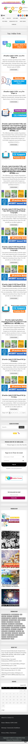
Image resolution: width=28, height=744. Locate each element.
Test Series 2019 (11, 635)
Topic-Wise (4, 637)
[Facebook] (18, 15)
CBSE (21, 614)
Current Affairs (10, 622)
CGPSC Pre (9, 18)
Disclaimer (13, 732)
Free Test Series (10, 625)
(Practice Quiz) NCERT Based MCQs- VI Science (14, 360)
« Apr (2, 710)
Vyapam (12, 638)
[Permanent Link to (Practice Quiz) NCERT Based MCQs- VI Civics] (14, 384)
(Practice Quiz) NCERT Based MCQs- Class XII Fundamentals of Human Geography (14, 210)
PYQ (23, 631)
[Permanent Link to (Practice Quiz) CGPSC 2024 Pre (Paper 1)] (14, 81)
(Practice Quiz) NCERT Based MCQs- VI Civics (14, 396)
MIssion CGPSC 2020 (15, 627)
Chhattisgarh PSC (13, 620)
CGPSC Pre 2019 (5, 620)
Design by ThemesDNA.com (14, 740)
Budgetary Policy (15, 614)
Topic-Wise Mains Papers (12, 637)
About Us (14, 10)
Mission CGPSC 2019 (6, 627)
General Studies (17, 625)
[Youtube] (20, 15)
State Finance (21, 633)
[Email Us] (22, 15)
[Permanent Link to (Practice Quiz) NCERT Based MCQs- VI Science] (14, 349)
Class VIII (3, 622)
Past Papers (20, 629)
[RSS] (25, 15)
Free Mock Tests (19, 623)
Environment (17, 622)
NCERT (3, 629)
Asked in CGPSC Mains (6, 614)
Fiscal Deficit (4, 623)
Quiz (3, 633)
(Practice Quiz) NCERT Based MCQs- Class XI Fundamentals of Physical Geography (14, 248)
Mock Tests (22, 627)
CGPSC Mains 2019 (21, 618)
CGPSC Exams (15, 616)
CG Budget (4, 616)
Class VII (23, 620)
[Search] (27, 15)
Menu (4, 15)
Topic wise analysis (6, 638)
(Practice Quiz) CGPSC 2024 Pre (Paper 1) (14, 92)
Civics (19, 620)
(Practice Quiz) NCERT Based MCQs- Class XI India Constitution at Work (14, 285)
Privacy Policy (5, 732)
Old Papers (8, 629)
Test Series (4, 635)
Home (16, 7)
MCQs (23, 625)
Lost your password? (16, 468)
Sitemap (3, 727)
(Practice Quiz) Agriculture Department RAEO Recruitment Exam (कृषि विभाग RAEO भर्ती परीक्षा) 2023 (14, 321)
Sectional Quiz (8, 633)
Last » (24, 412)
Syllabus (24, 7)
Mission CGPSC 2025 (13, 21)
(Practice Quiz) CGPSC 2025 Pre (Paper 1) (14, 56)
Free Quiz (3, 625)
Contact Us (25, 10)
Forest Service (23, 21)
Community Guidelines (13, 727)
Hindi (8, 7)
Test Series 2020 (19, 635)
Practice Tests (12, 631)
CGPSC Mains (15, 18)
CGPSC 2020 (9, 616)
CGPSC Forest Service (6, 618)
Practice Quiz (23, 18)
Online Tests (13, 629)
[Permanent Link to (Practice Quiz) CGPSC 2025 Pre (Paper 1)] (14, 45)
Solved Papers (15, 633)
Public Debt (18, 631)
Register (8, 468)
